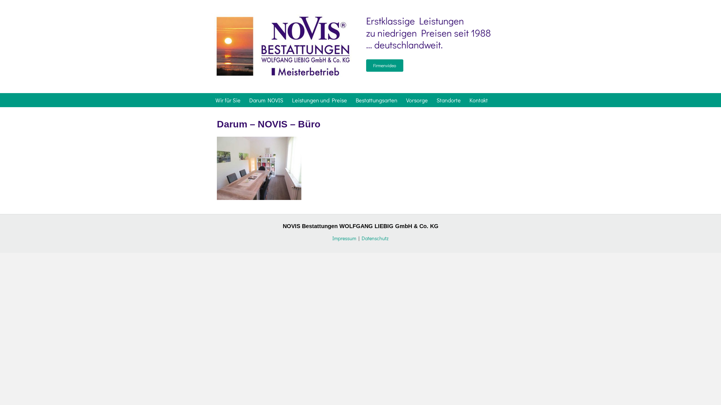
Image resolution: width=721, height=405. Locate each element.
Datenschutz (375, 238)
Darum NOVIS (266, 100)
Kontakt (478, 100)
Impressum (344, 238)
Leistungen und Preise (319, 100)
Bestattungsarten (376, 100)
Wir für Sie (228, 100)
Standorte (449, 100)
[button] (384, 65)
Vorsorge (417, 100)
